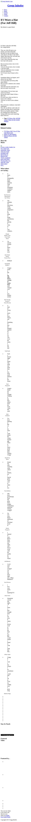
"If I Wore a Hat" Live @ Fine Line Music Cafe (12, 132)
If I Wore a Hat (11, 118)
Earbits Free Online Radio (5, 816)
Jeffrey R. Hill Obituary (10, 134)
